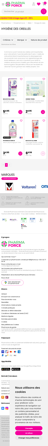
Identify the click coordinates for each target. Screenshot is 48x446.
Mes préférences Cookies (10, 324)
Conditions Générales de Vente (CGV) (14, 313)
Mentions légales (7, 316)
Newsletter (5, 302)
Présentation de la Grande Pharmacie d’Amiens (18, 275)
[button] (3, 4)
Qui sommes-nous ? (8, 257)
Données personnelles (9, 319)
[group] (9, 186)
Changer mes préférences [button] (28, 438)
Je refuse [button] (29, 433)
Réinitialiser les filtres (8, 44)
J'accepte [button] (29, 428)
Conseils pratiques (8, 308)
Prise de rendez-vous (8, 299)
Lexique (4, 294)
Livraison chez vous (8, 391)
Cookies (4, 322)
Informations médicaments (11, 305)
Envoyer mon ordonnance (10, 297)
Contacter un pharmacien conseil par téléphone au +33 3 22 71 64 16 (23, 260)
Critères (6, 40)
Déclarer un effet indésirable (11, 310)
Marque (20, 40)
